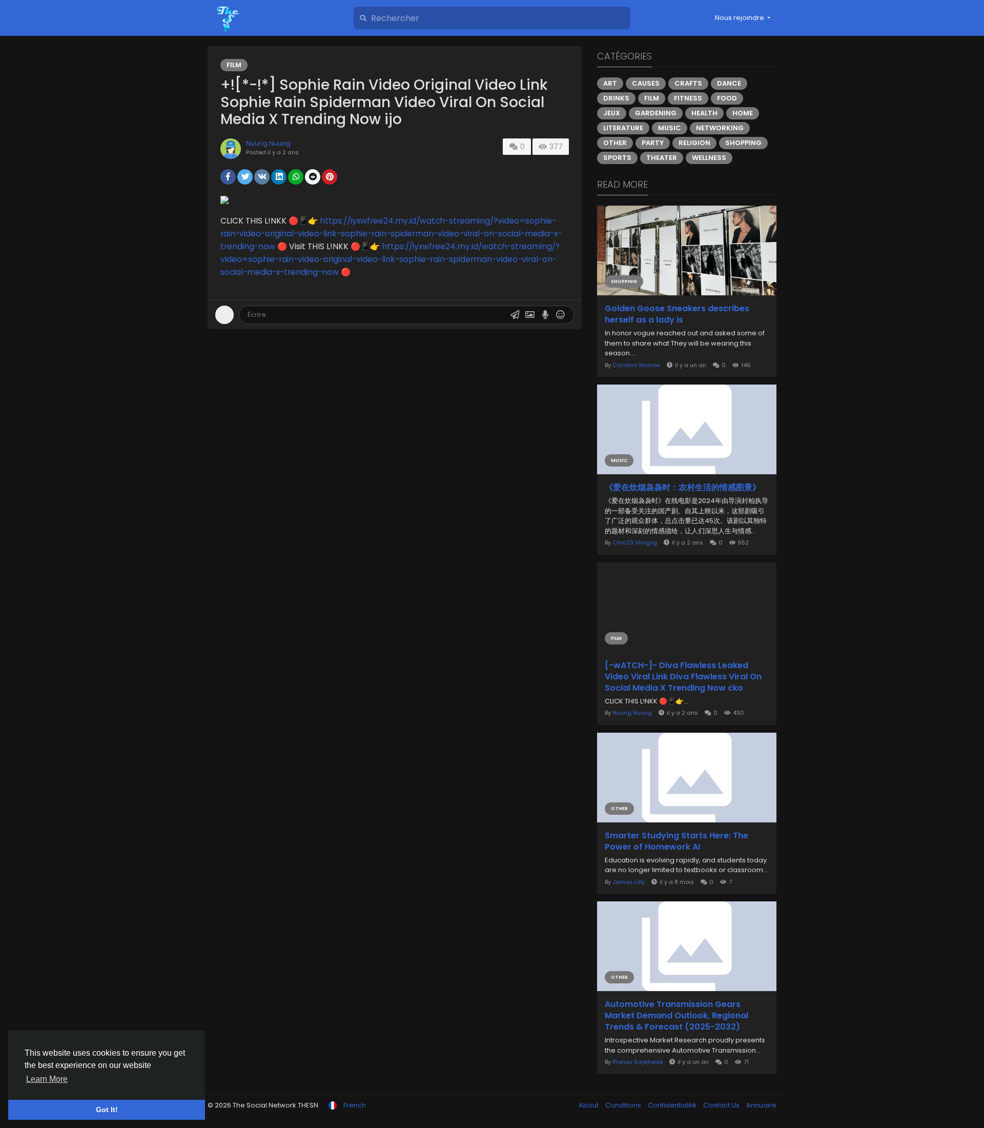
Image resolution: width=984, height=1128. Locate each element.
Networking (720, 128)
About (589, 1105)
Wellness (709, 158)
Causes (646, 83)
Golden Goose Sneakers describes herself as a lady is (677, 314)
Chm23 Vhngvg (634, 542)
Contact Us (722, 1105)
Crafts (688, 83)
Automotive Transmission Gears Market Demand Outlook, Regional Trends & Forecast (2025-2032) (676, 1016)
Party (653, 143)
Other (615, 143)
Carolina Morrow (636, 365)
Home (742, 113)
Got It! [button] (107, 1109)
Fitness (688, 98)
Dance (729, 83)
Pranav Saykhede (637, 1062)
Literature (623, 128)
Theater (661, 158)
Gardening (655, 113)
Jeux (611, 113)
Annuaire (761, 1105)
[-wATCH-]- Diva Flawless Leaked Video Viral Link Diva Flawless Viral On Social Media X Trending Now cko (683, 677)
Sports (617, 158)
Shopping (743, 143)
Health (704, 113)
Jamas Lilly (628, 882)
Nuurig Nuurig (268, 143)
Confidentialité (673, 1105)
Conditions (624, 1105)
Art (610, 83)
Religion (694, 143)
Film (234, 65)
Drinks (616, 98)
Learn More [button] (47, 1079)
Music (669, 128)
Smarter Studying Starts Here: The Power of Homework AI (676, 841)
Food (727, 98)
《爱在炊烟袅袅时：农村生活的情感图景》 (683, 487)
